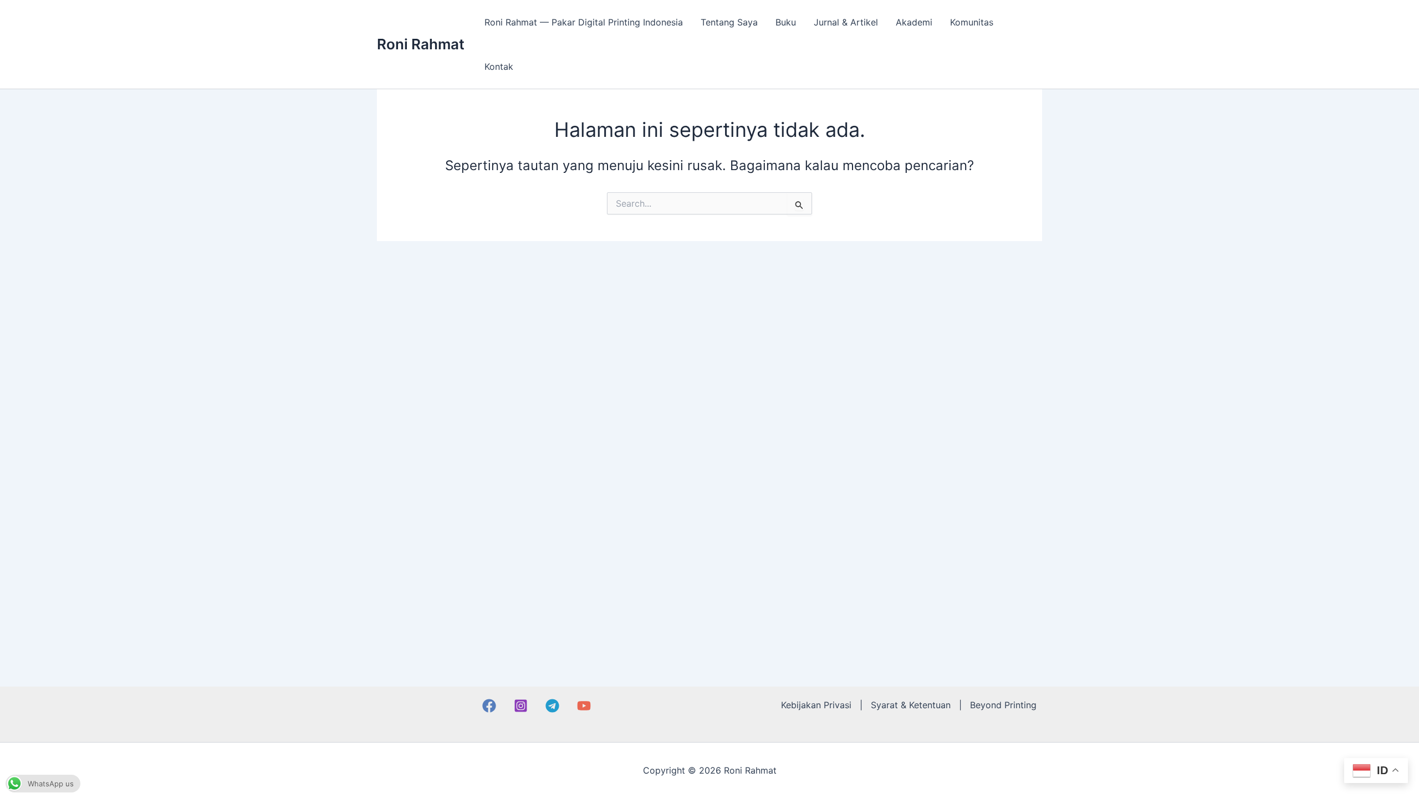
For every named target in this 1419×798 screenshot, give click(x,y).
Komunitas (971, 22)
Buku (785, 22)
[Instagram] (521, 706)
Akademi (914, 22)
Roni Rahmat (421, 44)
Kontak (498, 66)
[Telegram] (552, 706)
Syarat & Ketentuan (911, 704)
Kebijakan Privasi (816, 704)
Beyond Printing (1003, 704)
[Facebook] (489, 706)
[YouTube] (584, 706)
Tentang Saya (729, 22)
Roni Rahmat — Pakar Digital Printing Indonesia (583, 22)
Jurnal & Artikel (846, 22)
